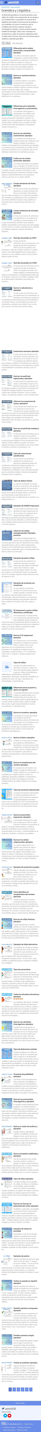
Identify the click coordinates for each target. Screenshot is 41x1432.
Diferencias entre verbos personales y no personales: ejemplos (24, 50)
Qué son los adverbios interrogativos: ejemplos (23, 1023)
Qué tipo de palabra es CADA (25, 263)
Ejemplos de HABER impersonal (26, 506)
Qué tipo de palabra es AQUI (24, 238)
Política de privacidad (9, 1430)
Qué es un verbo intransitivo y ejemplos (25, 1127)
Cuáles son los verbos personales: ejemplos (21, 159)
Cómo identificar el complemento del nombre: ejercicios (24, 894)
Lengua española (15, 7)
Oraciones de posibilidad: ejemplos (23, 1075)
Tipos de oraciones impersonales (26, 790)
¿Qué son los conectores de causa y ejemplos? (24, 402)
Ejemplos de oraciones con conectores (24, 584)
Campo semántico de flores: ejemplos (24, 184)
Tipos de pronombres (21, 969)
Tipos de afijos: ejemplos (23, 1179)
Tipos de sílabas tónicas (22, 481)
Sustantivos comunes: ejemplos (26, 351)
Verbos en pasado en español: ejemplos (25, 1282)
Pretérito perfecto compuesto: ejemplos (25, 1309)
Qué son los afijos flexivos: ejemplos (24, 920)
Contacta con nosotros (9, 1427)
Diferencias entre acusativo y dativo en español (25, 689)
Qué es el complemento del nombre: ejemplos (24, 764)
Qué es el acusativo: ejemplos (25, 713)
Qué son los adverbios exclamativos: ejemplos (22, 134)
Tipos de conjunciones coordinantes (22, 455)
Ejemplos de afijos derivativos (25, 944)
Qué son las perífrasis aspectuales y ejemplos (22, 377)
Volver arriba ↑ (20, 1403)
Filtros (7, 43)
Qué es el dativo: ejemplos (24, 738)
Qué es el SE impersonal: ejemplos (23, 636)
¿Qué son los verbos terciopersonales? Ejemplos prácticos (24, 533)
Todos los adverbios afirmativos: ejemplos (26, 995)
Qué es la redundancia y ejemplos (23, 289)
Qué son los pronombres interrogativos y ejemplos (23, 1100)
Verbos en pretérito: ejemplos (25, 1363)
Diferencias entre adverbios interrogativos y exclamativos (25, 107)
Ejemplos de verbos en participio (22, 1230)
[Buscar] (38, 2)
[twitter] (5, 1416)
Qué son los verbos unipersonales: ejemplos (23, 841)
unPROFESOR (5, 7)
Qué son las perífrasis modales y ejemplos (26, 429)
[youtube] (9, 1416)
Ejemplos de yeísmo (21, 1256)
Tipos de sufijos (19, 663)
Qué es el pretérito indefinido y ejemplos (25, 1155)
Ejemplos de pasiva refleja (23, 558)
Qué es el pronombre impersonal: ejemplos (22, 816)
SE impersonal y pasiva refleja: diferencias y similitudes (25, 611)
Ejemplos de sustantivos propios (26, 867)
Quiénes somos (28, 1424)
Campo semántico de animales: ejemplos (25, 212)
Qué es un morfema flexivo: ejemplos (24, 77)
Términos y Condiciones (24, 1427)
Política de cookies (22, 1430)
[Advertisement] (21, 330)
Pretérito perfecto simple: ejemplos (23, 1336)
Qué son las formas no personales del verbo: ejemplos (25, 1205)
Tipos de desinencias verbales (25, 1049)
